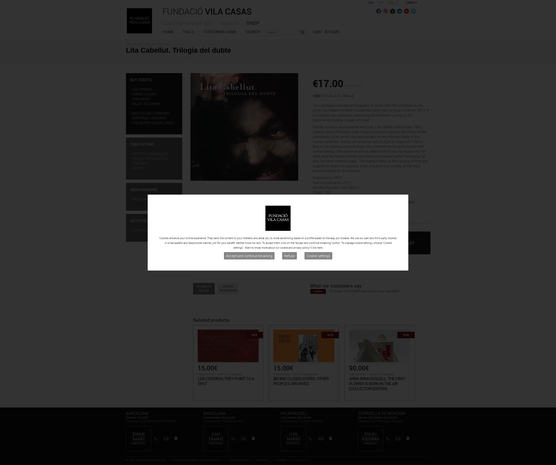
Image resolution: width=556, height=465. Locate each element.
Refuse (289, 255)
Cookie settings (318, 255)
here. (320, 247)
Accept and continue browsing (249, 255)
